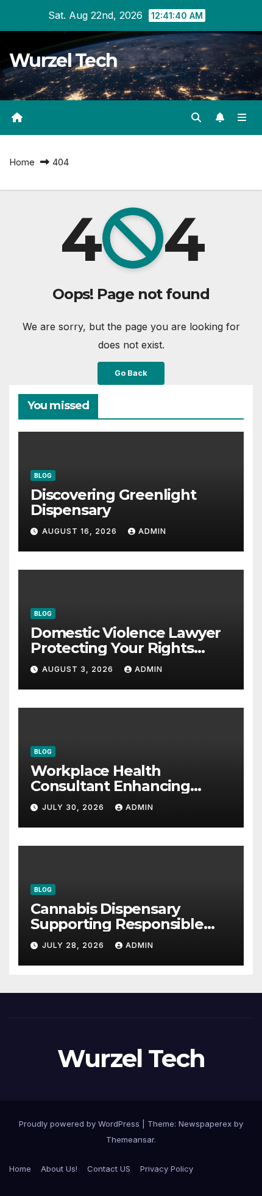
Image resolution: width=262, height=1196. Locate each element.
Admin (152, 531)
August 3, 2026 (79, 669)
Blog (43, 475)
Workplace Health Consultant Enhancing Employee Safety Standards (129, 786)
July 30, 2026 (74, 807)
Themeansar (130, 1139)
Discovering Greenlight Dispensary (113, 502)
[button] (196, 117)
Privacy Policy (166, 1169)
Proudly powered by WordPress (80, 1124)
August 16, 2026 (80, 531)
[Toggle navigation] (242, 117)
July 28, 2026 (74, 945)
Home (22, 162)
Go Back (131, 373)
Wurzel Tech (63, 60)
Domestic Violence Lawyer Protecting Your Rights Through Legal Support (125, 648)
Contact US (108, 1169)
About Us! (59, 1169)
